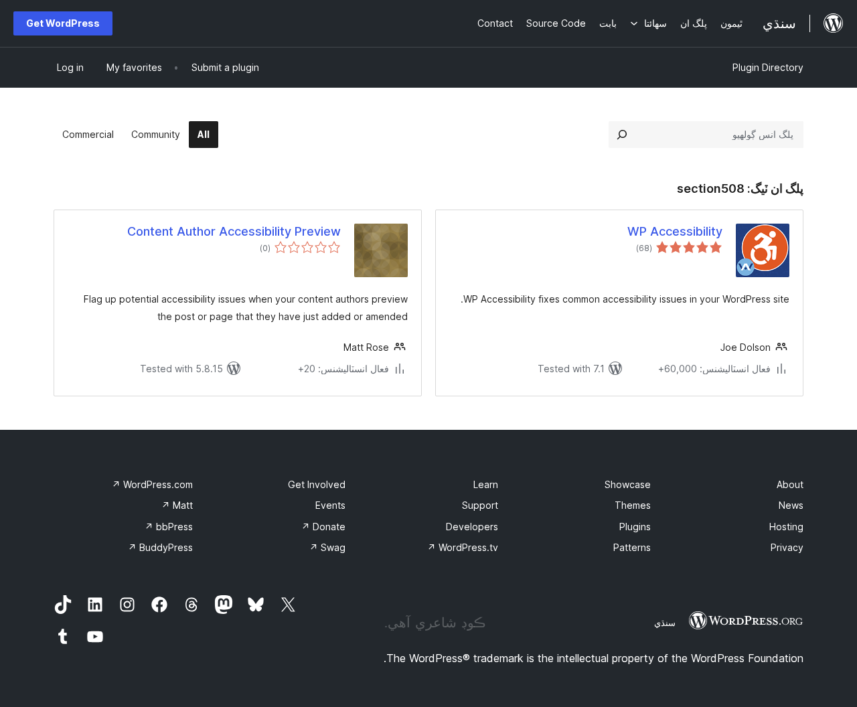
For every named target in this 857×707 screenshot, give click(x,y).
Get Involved (316, 484)
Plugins (635, 526)
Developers (472, 526)
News (791, 505)
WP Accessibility (674, 231)
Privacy (787, 547)
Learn (485, 484)
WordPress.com (152, 484)
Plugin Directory (767, 67)
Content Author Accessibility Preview (234, 231)
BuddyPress (160, 547)
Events (330, 505)
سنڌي (665, 622)
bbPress (169, 526)
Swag (327, 547)
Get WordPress (63, 23)
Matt (177, 505)
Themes (633, 505)
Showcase (628, 484)
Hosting (786, 526)
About (790, 484)
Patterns (632, 547)
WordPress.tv (462, 547)
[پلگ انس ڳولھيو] (622, 134)
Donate (323, 526)
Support (480, 505)
